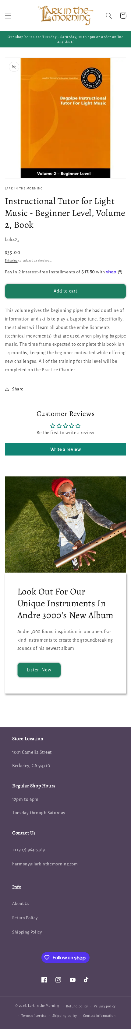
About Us (20, 903)
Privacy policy (104, 1006)
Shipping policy (64, 1015)
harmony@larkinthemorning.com (45, 864)
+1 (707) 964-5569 (28, 849)
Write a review (65, 449)
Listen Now (39, 669)
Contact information (99, 1015)
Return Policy (24, 918)
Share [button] (17, 389)
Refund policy (77, 1006)
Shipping (11, 260)
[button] (8, 16)
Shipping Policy (27, 932)
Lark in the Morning (43, 1006)
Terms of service (34, 1015)
